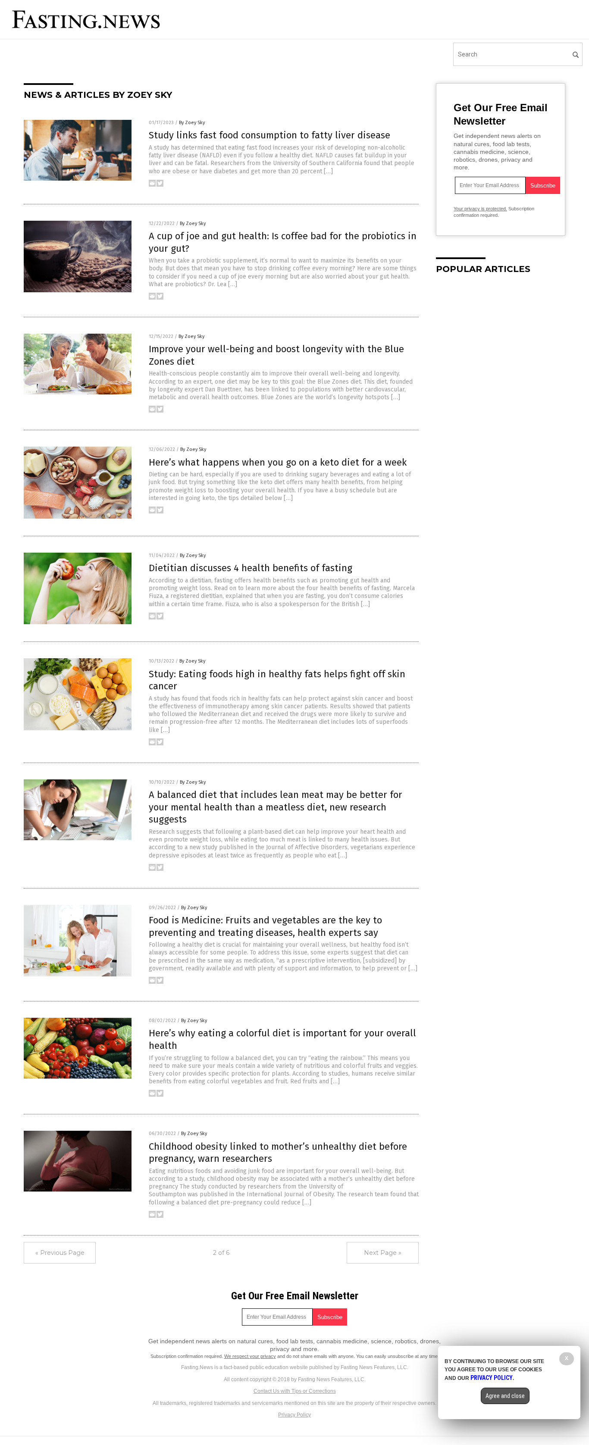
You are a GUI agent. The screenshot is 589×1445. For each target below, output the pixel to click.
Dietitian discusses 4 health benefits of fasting (250, 568)
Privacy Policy (294, 1415)
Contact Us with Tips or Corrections (295, 1391)
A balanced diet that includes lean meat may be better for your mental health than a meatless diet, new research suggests (275, 807)
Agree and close (505, 1395)
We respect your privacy (250, 1356)
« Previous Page (60, 1253)
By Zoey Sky (192, 122)
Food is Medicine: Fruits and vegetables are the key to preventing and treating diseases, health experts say (265, 926)
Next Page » (382, 1253)
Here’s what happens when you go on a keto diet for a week (278, 462)
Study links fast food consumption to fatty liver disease (269, 135)
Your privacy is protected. (480, 208)
